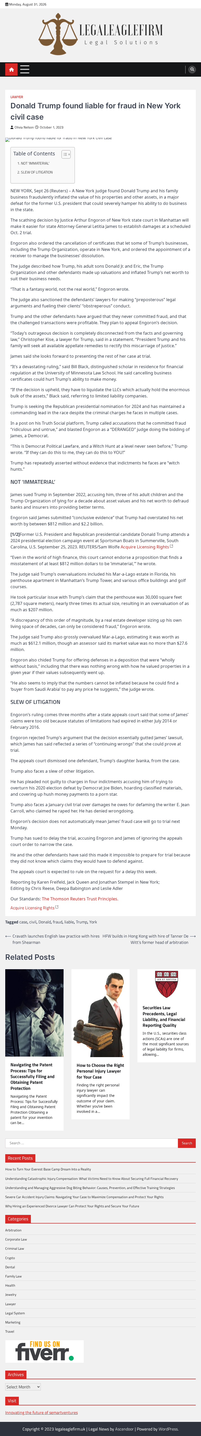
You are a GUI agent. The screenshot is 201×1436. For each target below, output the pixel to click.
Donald (44, 922)
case (23, 922)
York (93, 922)
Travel (9, 1331)
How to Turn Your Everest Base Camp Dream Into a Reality (48, 1169)
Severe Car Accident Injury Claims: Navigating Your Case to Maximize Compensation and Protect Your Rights (84, 1196)
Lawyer (16, 97)
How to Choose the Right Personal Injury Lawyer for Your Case (100, 1071)
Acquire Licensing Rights (145, 547)
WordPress (168, 1429)
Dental (10, 1267)
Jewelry (10, 1294)
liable (69, 922)
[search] (192, 70)
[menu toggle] (24, 69)
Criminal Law (14, 1248)
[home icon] (11, 69)
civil (32, 922)
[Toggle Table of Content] (63, 154)
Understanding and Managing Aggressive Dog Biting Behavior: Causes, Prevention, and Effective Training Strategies (90, 1187)
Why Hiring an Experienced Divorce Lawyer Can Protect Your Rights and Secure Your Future (72, 1206)
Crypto (10, 1257)
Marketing (12, 1322)
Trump (81, 922)
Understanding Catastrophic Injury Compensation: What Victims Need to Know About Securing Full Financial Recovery (91, 1178)
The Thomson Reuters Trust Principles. (80, 899)
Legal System (15, 1313)
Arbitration (13, 1230)
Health (10, 1285)
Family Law (13, 1276)
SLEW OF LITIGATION (37, 172)
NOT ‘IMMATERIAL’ (35, 163)
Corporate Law (16, 1239)
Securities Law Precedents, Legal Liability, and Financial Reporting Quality (164, 1016)
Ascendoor (124, 1429)
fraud (57, 922)
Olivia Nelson (24, 127)
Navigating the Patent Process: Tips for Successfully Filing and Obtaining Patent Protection (32, 1076)
